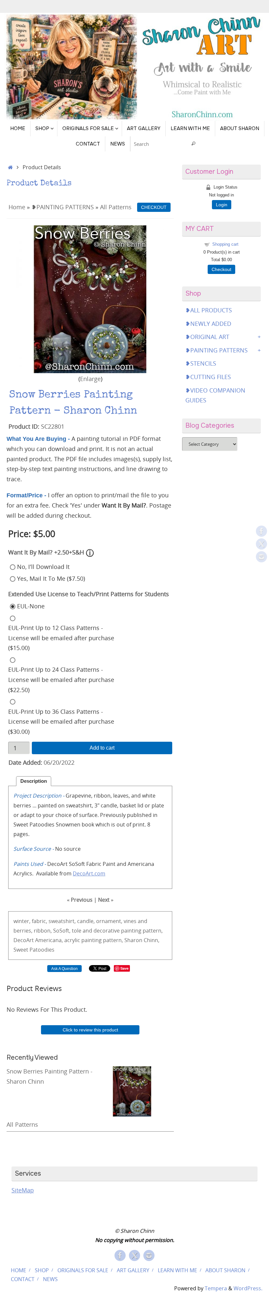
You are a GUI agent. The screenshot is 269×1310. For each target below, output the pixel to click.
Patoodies (42, 949)
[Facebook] (261, 531)
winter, (22, 921)
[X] (261, 544)
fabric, (39, 921)
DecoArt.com (89, 873)
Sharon (133, 940)
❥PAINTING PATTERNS (62, 207)
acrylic (72, 940)
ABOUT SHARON (225, 1270)
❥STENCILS (200, 363)
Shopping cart (225, 244)
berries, (22, 930)
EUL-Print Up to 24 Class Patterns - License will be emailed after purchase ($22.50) (61, 679)
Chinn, (151, 940)
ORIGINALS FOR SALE (82, 1270)
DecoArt (23, 940)
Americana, (49, 940)
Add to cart (102, 748)
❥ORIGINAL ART (207, 337)
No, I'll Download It (43, 567)
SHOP (42, 1270)
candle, (86, 921)
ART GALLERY (133, 1270)
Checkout (221, 269)
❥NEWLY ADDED (208, 324)
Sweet (20, 949)
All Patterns (116, 207)
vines (130, 921)
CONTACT (22, 1279)
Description (33, 781)
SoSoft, (62, 930)
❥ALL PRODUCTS (208, 310)
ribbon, (43, 930)
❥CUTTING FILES (208, 377)
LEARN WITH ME (177, 1270)
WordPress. (248, 1288)
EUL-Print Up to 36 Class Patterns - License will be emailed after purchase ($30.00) (61, 721)
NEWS (50, 1279)
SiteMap (22, 1190)
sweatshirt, (62, 921)
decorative (106, 930)
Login (221, 204)
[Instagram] (261, 556)
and (142, 921)
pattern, (153, 930)
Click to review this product (90, 1029)
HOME (18, 1270)
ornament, (109, 921)
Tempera (216, 1288)
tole (76, 930)
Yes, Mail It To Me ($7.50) (51, 578)
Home (17, 207)
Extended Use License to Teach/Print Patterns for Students (88, 594)
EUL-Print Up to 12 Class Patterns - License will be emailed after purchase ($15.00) (61, 638)
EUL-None (31, 606)
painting (131, 930)
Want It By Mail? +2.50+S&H (46, 552)
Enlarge (90, 379)
